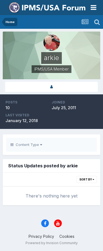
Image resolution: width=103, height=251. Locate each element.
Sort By (86, 179)
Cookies (66, 236)
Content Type (26, 144)
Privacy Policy (41, 236)
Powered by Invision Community (52, 243)
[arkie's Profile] (51, 86)
